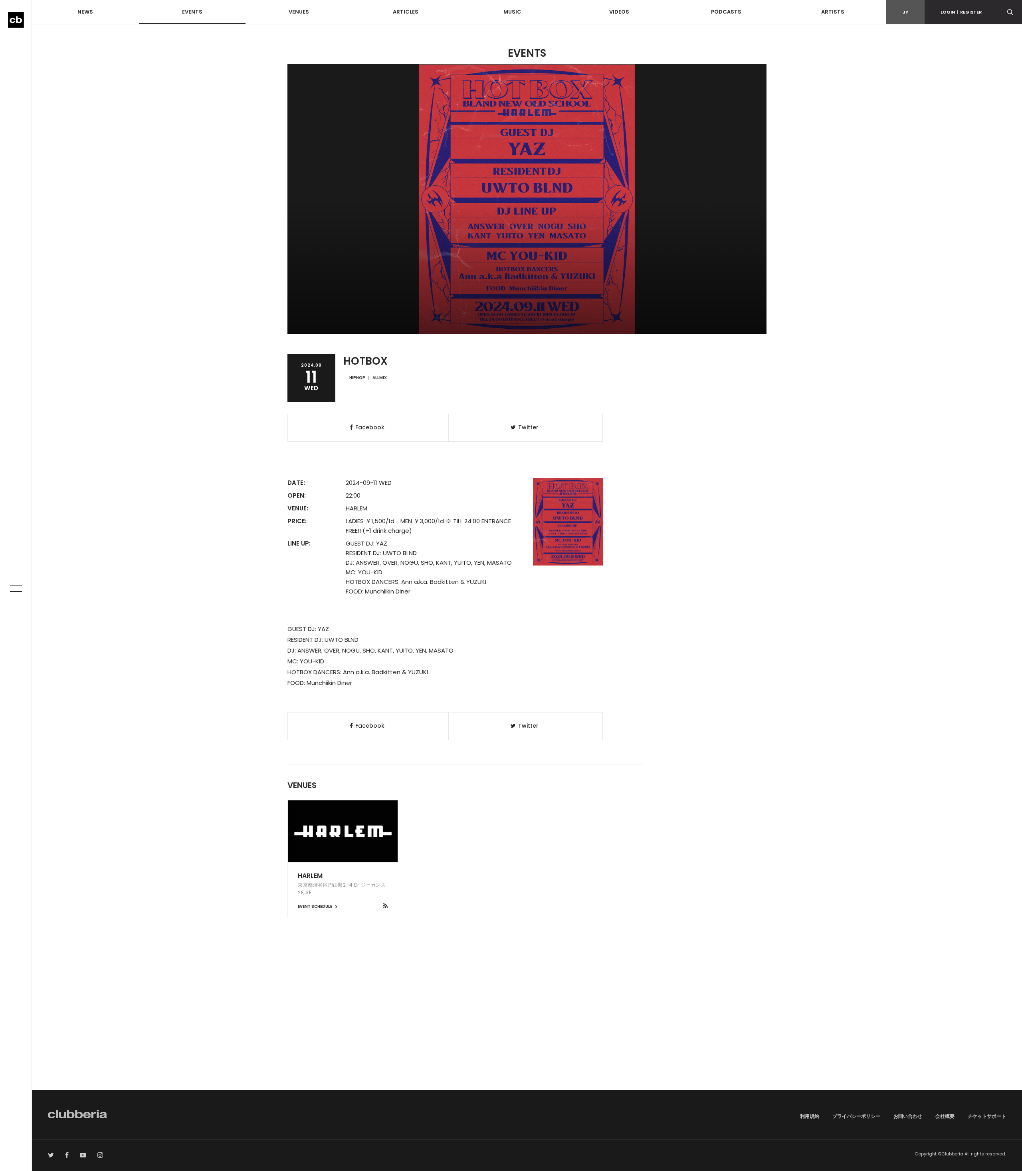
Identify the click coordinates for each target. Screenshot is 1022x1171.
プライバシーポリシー (856, 1116)
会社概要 (945, 1116)
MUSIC (512, 12)
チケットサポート (987, 1116)
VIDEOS (619, 12)
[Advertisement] (526, 1022)
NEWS (85, 12)
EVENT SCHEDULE (315, 906)
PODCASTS (726, 12)
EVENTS (192, 12)
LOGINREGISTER (961, 12)
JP (905, 12)
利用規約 (809, 1116)
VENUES (299, 12)
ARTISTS (832, 12)
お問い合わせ (907, 1116)
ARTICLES (405, 12)
